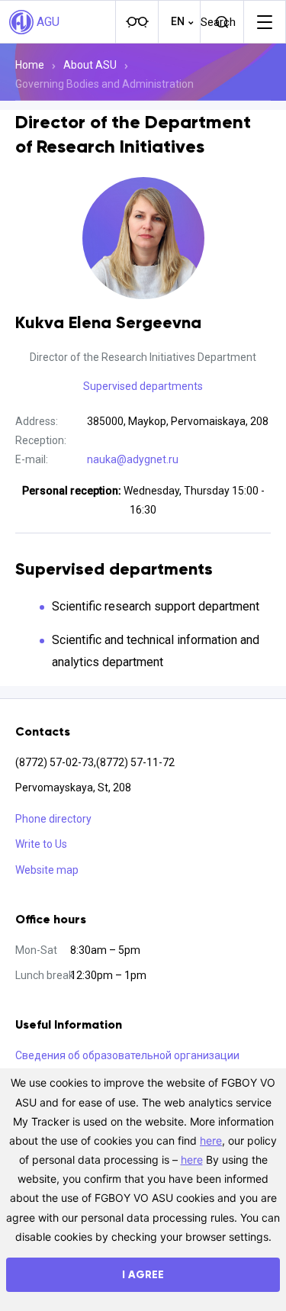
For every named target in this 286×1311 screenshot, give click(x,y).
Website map (47, 870)
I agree (143, 1274)
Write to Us (41, 844)
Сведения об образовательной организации (127, 1055)
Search (218, 22)
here (211, 1140)
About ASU (90, 65)
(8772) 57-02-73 (54, 762)
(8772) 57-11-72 (135, 762)
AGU (48, 21)
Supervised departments (143, 386)
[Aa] (136, 22)
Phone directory (53, 819)
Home (29, 65)
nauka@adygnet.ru (132, 459)
